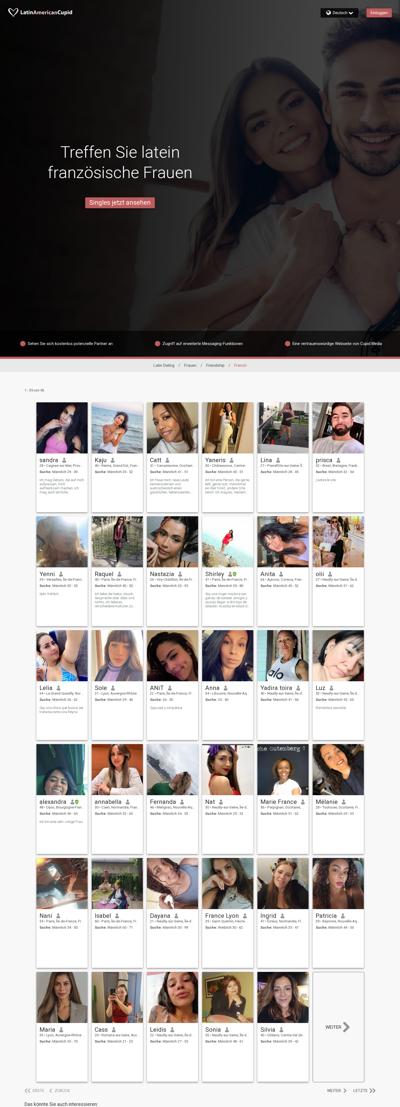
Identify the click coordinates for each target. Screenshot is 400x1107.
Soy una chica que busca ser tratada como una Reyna (61, 710)
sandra (48, 460)
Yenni (47, 573)
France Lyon (222, 915)
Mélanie (327, 801)
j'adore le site (326, 480)
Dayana (160, 915)
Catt (155, 460)
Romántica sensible (331, 708)
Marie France (278, 801)
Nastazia (162, 573)
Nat (210, 801)
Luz (320, 687)
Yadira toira (276, 687)
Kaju (101, 460)
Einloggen (379, 12)
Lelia (46, 687)
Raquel (104, 573)
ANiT (157, 687)
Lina (266, 460)
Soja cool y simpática (166, 708)
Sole (101, 687)
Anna (212, 687)
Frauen (190, 365)
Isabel (103, 915)
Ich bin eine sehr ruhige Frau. (61, 822)
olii (320, 573)
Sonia (213, 1029)
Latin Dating (163, 365)
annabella (108, 801)
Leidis (158, 1029)
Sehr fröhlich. (49, 594)
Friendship (215, 365)
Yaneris (215, 460)
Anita (267, 573)
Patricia (326, 915)
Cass (101, 1029)
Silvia (267, 1029)
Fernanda (163, 801)
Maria (47, 1029)
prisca (324, 460)
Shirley (214, 573)
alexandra (52, 801)
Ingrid (268, 915)
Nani (45, 915)
